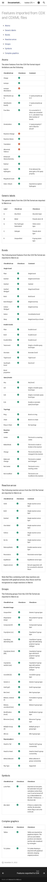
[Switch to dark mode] (39, 2)
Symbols (8, 49)
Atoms (7, 26)
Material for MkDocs (15, 879)
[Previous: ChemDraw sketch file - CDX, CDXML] (3, 873)
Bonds (7, 35)
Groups (7, 44)
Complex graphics (12, 53)
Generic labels (10, 30)
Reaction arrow (10, 39)
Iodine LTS (28, 3)
